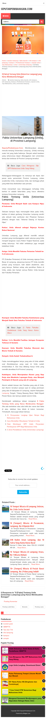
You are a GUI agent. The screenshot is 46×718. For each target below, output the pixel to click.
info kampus (33, 80)
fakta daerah (24, 80)
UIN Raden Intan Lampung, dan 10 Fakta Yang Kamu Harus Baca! (27, 541)
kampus (13, 81)
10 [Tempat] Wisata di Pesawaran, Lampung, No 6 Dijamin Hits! (27, 524)
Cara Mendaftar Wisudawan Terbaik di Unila (23, 421)
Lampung (5, 393)
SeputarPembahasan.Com (16, 9)
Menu (6, 16)
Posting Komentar (10, 601)
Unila (11, 340)
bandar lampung (15, 80)
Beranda (24, 607)
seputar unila (35, 81)
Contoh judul (8, 624)
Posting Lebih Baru (8, 607)
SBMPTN (6, 627)
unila (14, 83)
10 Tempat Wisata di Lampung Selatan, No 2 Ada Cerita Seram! (27, 508)
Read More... (33, 519)
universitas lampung (22, 83)
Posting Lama (39, 607)
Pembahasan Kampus (23, 81)
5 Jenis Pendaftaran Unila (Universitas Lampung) (25, 430)
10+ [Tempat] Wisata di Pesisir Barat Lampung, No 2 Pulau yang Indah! (27, 570)
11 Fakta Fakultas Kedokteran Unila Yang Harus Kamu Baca (23, 330)
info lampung (6, 81)
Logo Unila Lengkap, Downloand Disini (24, 665)
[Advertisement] (19, 100)
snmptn (6, 638)
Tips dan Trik (8, 630)
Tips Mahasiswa (7, 83)
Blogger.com (26, 713)
